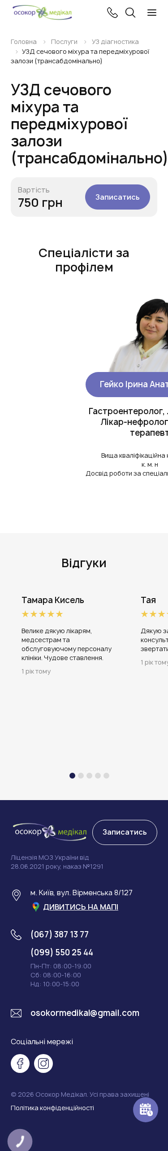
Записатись (117, 197)
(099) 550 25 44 (61, 952)
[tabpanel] (68, 675)
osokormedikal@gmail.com (84, 1013)
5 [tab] (106, 776)
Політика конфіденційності (52, 1107)
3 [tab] (89, 776)
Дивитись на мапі (80, 907)
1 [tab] (72, 776)
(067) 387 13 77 (59, 934)
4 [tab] (98, 776)
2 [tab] (81, 776)
